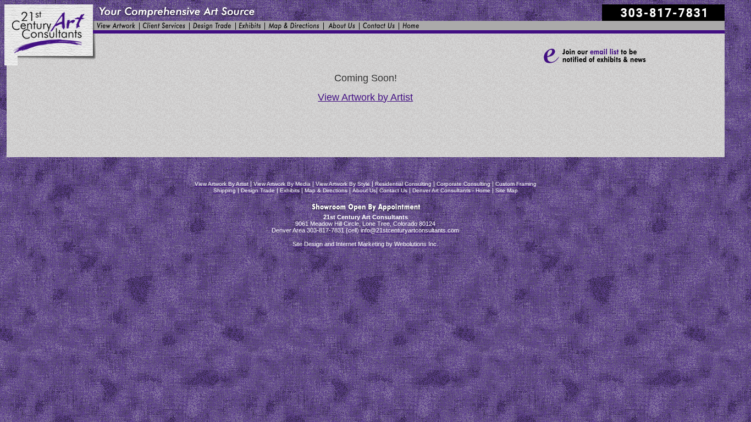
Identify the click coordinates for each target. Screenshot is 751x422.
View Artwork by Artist (365, 97)
